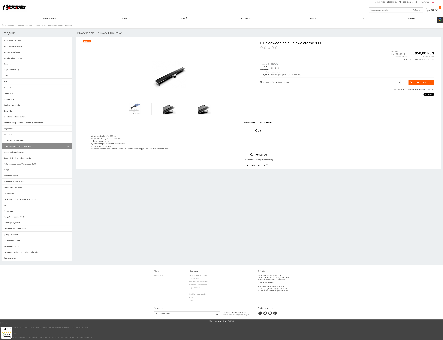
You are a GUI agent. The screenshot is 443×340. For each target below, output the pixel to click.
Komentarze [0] (266, 122)
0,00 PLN (434, 10)
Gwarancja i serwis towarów (198, 281)
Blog (365, 18)
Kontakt (412, 18)
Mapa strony (158, 275)
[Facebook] (260, 313)
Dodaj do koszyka (422, 82)
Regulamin (245, 18)
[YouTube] (270, 313)
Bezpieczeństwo (194, 288)
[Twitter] (265, 313)
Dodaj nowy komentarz (256, 165)
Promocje (125, 18)
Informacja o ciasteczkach (198, 285)
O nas (191, 297)
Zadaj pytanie (401, 89)
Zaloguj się (381, 2)
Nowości (184, 18)
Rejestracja (393, 2)
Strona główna (48, 18)
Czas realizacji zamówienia (198, 275)
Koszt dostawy (194, 278)
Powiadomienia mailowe (417, 89)
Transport (312, 18)
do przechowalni (268, 82)
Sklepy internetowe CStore (218, 321)
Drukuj (432, 89)
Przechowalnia (407, 2)
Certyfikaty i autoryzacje (197, 294)
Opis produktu (250, 122)
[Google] (275, 313)
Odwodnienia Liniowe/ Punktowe (29, 25)
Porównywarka (423, 2)
